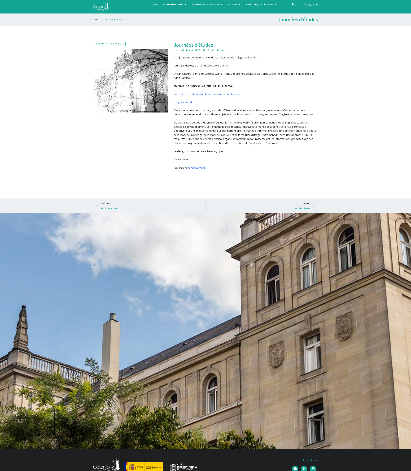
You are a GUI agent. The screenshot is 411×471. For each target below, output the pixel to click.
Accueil (153, 4)
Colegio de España (173, 4)
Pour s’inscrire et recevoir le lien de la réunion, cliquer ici (207, 94)
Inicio (96, 19)
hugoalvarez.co (196, 168)
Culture (232, 4)
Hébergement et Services (205, 4)
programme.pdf (183, 102)
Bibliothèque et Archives (260, 4)
